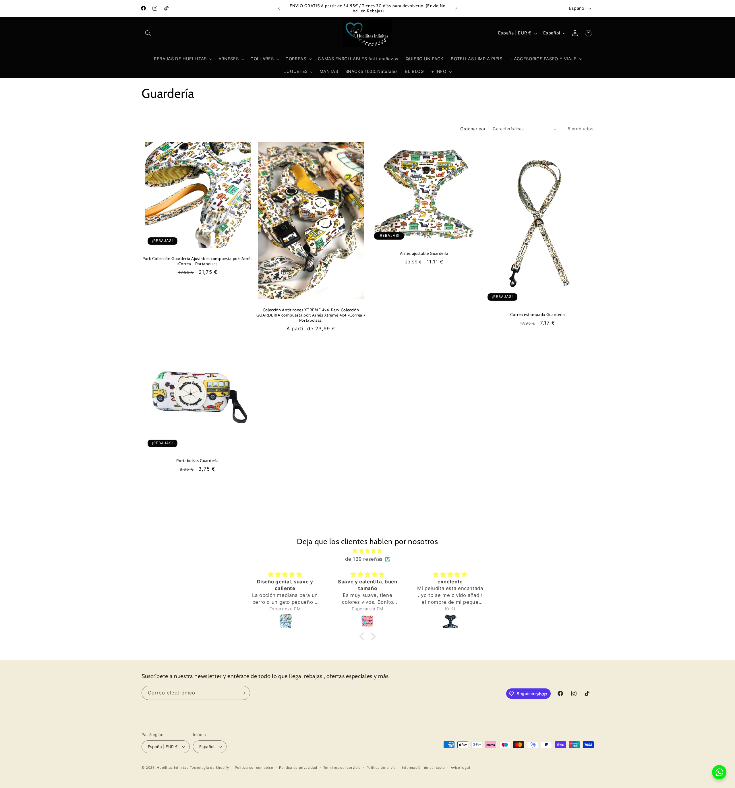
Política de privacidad (298, 768)
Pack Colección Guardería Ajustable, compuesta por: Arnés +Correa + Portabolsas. (197, 261)
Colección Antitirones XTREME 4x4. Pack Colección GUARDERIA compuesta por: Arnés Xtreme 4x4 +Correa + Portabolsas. (310, 315)
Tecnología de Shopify (209, 768)
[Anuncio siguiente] (456, 8)
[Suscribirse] (242, 693)
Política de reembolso (254, 768)
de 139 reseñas (364, 559)
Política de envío (381, 768)
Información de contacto (423, 768)
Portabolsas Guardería (197, 460)
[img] (367, 551)
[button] (148, 33)
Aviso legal (460, 768)
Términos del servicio (342, 768)
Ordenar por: (473, 128)
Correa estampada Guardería (537, 314)
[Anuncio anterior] (278, 8)
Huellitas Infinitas (172, 768)
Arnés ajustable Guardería (424, 253)
